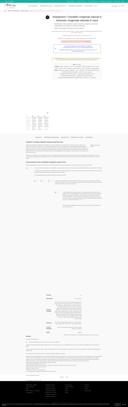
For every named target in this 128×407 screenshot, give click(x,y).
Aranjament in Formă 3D (51, 392)
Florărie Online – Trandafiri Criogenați (21, 10)
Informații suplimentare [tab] (51, 137)
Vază (83, 68)
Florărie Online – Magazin (31, 384)
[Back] (5, 10)
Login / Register (114, 6)
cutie (77, 70)
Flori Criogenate (77, 66)
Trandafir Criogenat (77, 68)
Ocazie (97, 66)
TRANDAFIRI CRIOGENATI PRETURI (84, 75)
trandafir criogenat (88, 72)
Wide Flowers (86, 77)
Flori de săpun (116, 1)
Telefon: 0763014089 (9, 1)
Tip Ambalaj (69, 68)
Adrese (86, 388)
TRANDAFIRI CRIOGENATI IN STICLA (86, 73)
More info (124, 404)
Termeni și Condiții (30, 386)
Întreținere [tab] (89, 137)
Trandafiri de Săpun (69, 386)
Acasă (10, 10)
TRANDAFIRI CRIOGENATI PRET (68, 75)
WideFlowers (93, 77)
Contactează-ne (29, 392)
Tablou (66, 388)
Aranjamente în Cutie (93, 1)
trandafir (81, 72)
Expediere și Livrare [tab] (77, 137)
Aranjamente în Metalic (50, 388)
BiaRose (66, 70)
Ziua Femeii (87, 68)
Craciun (71, 66)
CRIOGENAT (72, 70)
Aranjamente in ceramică (106, 1)
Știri (123, 1)
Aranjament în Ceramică (51, 390)
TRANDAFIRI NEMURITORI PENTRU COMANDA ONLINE (70, 77)
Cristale (66, 390)
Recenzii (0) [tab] (65, 137)
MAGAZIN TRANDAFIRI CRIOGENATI (70, 72)
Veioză (66, 392)
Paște (56, 68)
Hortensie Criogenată (86, 66)
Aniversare (66, 66)
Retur (27, 388)
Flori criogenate (71, 1)
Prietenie (60, 68)
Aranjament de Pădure (50, 396)
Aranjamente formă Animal (51, 394)
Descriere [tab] (39, 137)
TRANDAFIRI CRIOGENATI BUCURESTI (68, 73)
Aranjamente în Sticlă (81, 1)
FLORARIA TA (82, 70)
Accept (117, 404)
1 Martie (61, 66)
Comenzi (86, 386)
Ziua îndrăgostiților (95, 68)
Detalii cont (87, 384)
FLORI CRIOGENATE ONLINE (92, 70)
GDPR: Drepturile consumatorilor (33, 390)
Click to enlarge (47, 113)
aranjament (61, 70)
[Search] (119, 6)
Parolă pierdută (88, 390)
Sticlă (64, 68)
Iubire (93, 66)
